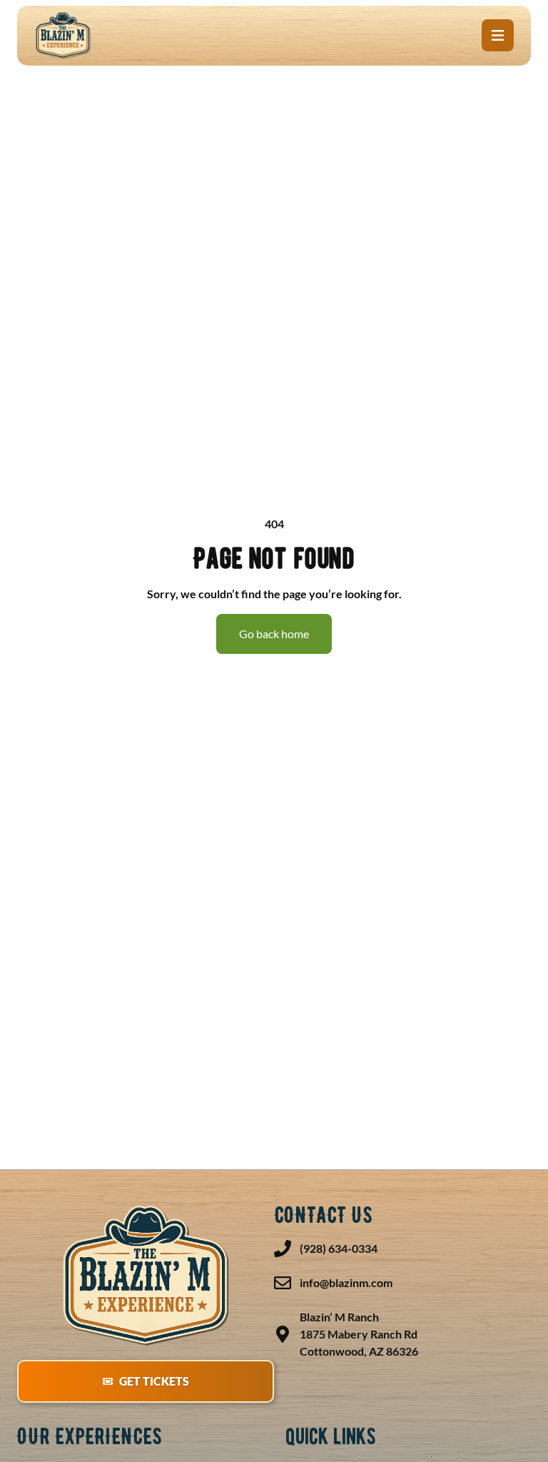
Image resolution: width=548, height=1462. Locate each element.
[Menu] (498, 35)
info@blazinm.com (346, 1282)
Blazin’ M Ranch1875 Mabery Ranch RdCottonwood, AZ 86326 (359, 1334)
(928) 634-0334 (338, 1248)
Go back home (274, 633)
